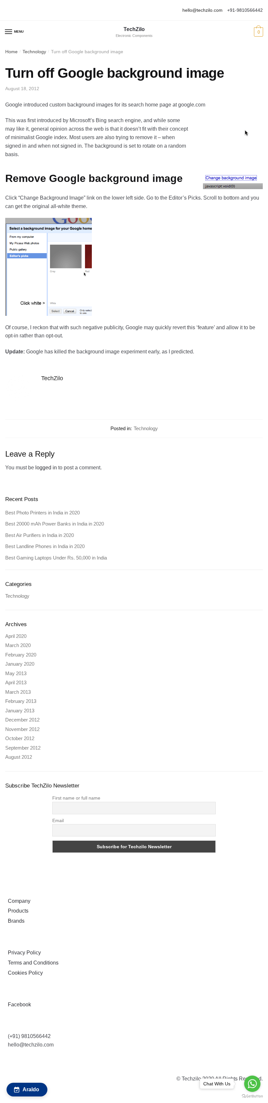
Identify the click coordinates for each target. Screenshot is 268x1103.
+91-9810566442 (245, 10)
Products (16, 911)
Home (11, 51)
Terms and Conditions (32, 962)
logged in (46, 467)
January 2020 (19, 664)
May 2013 (15, 673)
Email (58, 820)
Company (17, 901)
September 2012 (23, 748)
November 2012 (22, 729)
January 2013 (19, 710)
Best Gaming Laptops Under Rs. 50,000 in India (56, 557)
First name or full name (76, 798)
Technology (34, 51)
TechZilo (134, 29)
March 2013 (18, 692)
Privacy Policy (23, 952)
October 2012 (19, 738)
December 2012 (22, 719)
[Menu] (9, 32)
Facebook (18, 1004)
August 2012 (18, 757)
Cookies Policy (24, 973)
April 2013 (15, 682)
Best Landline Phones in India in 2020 (45, 546)
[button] (27, 1089)
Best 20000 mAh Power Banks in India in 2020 (54, 524)
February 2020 (20, 654)
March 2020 (18, 645)
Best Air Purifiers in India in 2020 (39, 535)
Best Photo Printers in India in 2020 (42, 512)
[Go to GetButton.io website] (252, 1096)
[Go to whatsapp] (252, 1084)
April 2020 (15, 636)
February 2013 (20, 701)
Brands (15, 921)
